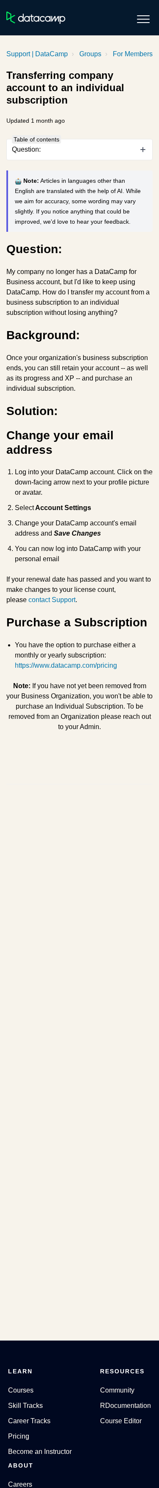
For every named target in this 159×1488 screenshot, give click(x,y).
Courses (20, 1390)
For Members (133, 54)
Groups (90, 54)
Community (117, 1390)
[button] (143, 19)
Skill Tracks (25, 1405)
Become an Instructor (40, 1451)
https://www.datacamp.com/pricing (66, 665)
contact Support (51, 599)
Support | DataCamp (37, 54)
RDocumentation (125, 1405)
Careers (20, 1484)
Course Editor (121, 1421)
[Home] (35, 18)
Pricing (18, 1436)
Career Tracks (29, 1421)
